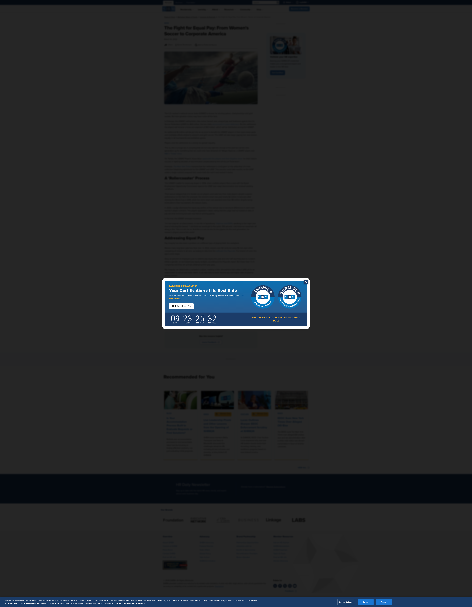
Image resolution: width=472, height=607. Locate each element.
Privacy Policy (138, 603)
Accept (384, 602)
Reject (365, 602)
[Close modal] (306, 282)
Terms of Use (122, 603)
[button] (181, 306)
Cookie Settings (346, 602)
